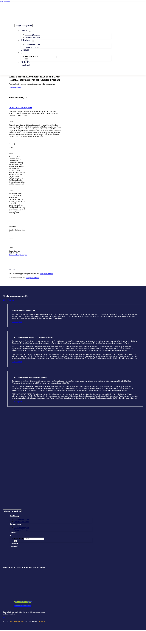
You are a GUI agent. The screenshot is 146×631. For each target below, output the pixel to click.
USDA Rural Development (20, 108)
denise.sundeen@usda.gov (18, 255)
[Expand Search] (21, 53)
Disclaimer (42, 621)
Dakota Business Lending (16, 621)
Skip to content (5, 1)
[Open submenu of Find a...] (30, 31)
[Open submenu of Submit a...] (33, 41)
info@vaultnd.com (46, 274)
